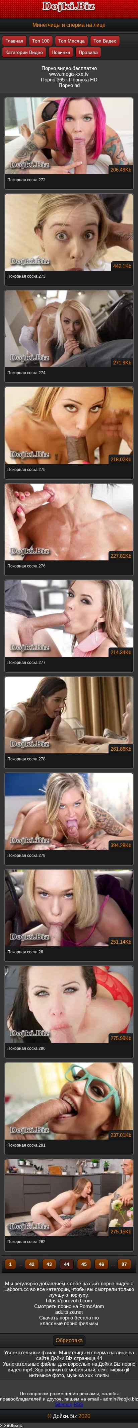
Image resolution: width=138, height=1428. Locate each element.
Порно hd (69, 85)
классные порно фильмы (69, 1323)
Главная (14, 41)
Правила (88, 52)
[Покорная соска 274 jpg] (69, 290)
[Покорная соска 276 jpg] (69, 484)
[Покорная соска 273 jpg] (69, 194)
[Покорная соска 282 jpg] (69, 1159)
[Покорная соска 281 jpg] (69, 1063)
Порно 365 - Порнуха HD (69, 79)
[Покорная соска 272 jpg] (69, 97)
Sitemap (63, 1404)
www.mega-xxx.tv (69, 74)
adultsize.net (69, 1312)
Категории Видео (24, 52)
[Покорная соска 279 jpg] (69, 773)
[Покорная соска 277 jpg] (69, 580)
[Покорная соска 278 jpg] (69, 677)
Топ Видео (105, 41)
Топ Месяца (71, 41)
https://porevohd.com (69, 1300)
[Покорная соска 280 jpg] (69, 966)
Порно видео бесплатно (69, 68)
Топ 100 (41, 41)
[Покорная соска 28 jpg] (69, 870)
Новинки (61, 52)
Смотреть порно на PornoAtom (69, 1306)
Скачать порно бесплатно (69, 1317)
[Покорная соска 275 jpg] (69, 387)
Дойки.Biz (65, 1416)
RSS (78, 1404)
